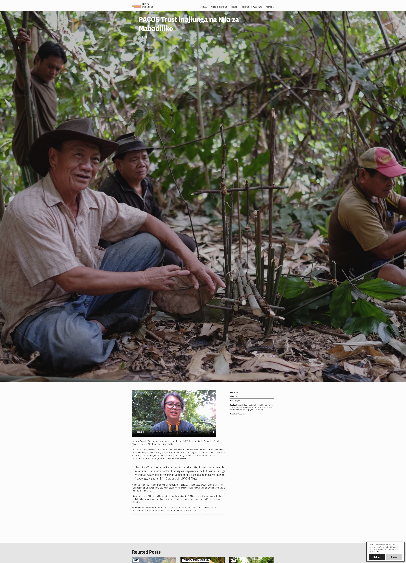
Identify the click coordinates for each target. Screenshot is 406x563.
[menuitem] (269, 6)
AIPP (233, 560)
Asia (136, 560)
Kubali (376, 556)
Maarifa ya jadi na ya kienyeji (196, 560)
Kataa (394, 556)
